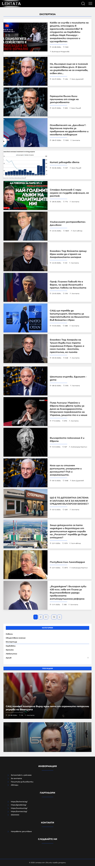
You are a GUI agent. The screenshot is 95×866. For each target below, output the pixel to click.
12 (54, 617)
